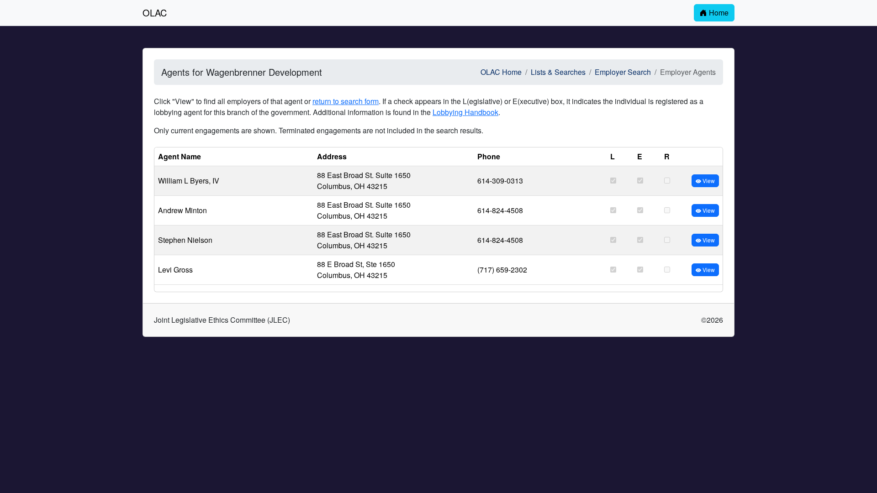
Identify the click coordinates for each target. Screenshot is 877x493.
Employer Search (623, 72)
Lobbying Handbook (465, 112)
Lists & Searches (558, 72)
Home (718, 12)
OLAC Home (501, 72)
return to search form (345, 101)
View (708, 180)
